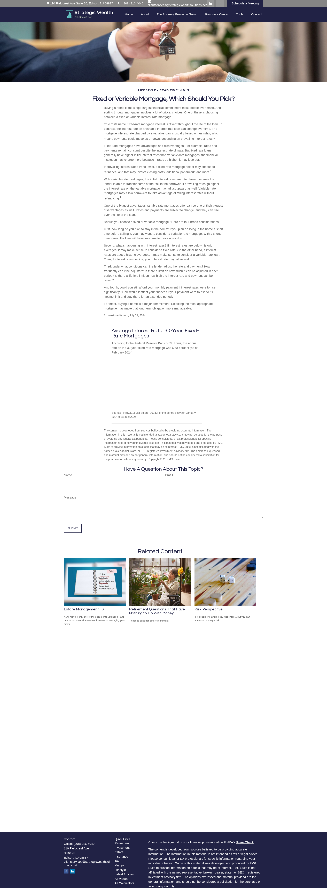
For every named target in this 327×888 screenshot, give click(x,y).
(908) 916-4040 (132, 3)
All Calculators (124, 883)
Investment (122, 847)
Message (70, 497)
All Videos (121, 878)
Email (169, 475)
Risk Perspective (208, 609)
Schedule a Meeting (245, 3)
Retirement (122, 843)
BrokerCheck (245, 842)
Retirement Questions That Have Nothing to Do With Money (157, 611)
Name (68, 475)
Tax (117, 861)
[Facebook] (220, 3)
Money (119, 865)
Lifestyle (120, 870)
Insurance (121, 856)
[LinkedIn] (210, 3)
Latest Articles (124, 874)
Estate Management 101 (85, 609)
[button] (128, 14)
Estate (119, 852)
